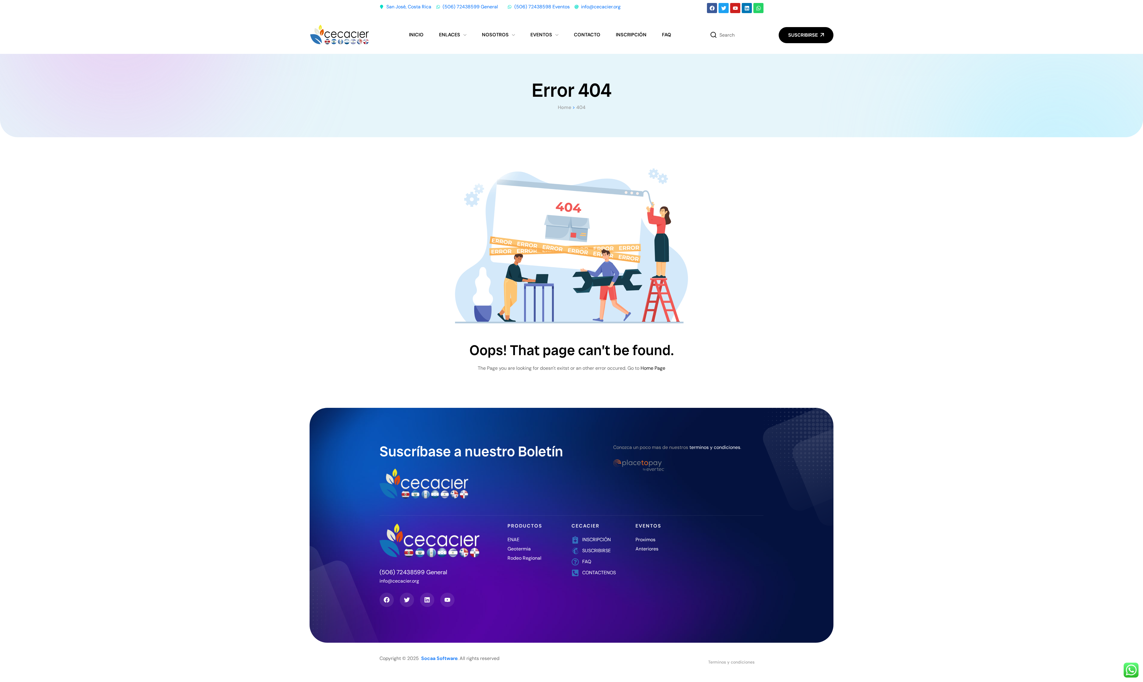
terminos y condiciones (714, 447)
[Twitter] (724, 8)
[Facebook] (712, 8)
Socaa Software (439, 658)
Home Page (653, 368)
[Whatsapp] (758, 8)
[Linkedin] (747, 8)
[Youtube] (735, 8)
